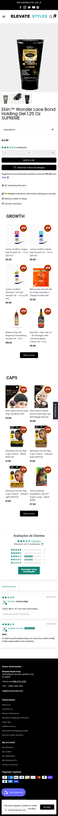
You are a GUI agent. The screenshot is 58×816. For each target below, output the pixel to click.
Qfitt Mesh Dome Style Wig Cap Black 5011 (17, 412)
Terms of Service (10, 764)
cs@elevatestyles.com (12, 690)
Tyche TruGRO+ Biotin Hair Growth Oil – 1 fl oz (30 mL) (41, 252)
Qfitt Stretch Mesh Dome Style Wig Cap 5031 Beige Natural (40, 413)
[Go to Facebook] (20, 7)
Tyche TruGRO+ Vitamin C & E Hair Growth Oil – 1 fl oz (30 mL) (17, 294)
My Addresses (8, 756)
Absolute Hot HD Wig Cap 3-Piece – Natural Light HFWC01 (17, 493)
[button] (8, 147)
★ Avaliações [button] (55, 410)
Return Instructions (10, 713)
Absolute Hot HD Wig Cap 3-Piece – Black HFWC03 (16, 453)
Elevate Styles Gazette (12, 735)
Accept (47, 807)
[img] (8, 597)
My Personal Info (9, 760)
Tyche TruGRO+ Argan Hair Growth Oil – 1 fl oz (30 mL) (17, 252)
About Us (6, 705)
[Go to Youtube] (33, 7)
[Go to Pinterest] (37, 7)
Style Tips (6, 722)
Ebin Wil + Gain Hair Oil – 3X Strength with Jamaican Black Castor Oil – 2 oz (40, 337)
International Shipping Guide (15, 730)
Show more (29, 355)
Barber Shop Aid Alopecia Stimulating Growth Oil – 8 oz (16, 335)
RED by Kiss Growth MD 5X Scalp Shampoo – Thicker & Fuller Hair (41, 292)
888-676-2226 (19, 681)
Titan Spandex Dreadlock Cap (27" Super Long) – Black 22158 (39, 495)
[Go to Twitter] (29, 7)
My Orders (6, 751)
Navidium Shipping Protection (15, 718)
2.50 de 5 (36, 541)
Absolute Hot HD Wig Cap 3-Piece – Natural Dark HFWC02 (41, 453)
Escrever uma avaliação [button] (29, 570)
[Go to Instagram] (24, 7)
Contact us (7, 709)
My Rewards (7, 747)
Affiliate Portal (8, 726)
